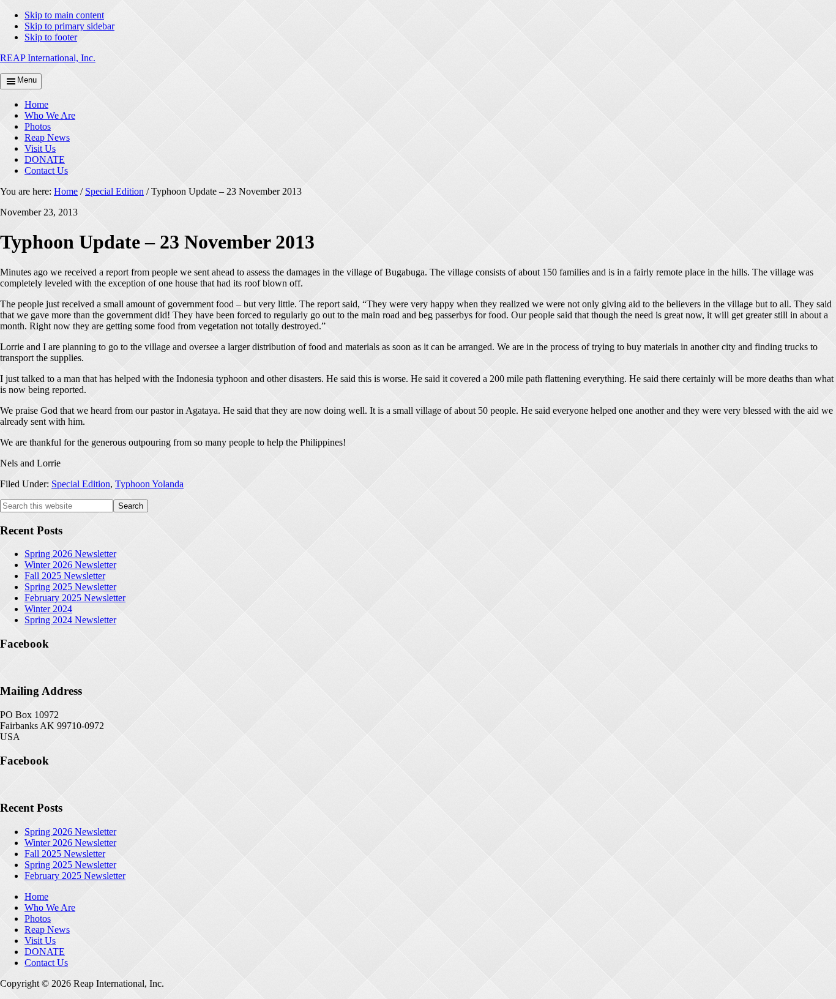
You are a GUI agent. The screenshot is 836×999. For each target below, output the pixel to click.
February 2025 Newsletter (74, 598)
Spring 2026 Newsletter (70, 553)
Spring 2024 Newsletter (70, 620)
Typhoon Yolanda (149, 484)
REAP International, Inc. (47, 58)
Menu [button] (27, 79)
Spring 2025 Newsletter (70, 587)
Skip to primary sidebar (69, 26)
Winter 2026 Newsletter (70, 564)
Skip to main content (64, 15)
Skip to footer (50, 37)
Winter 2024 (48, 609)
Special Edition (80, 484)
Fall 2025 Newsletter (64, 576)
